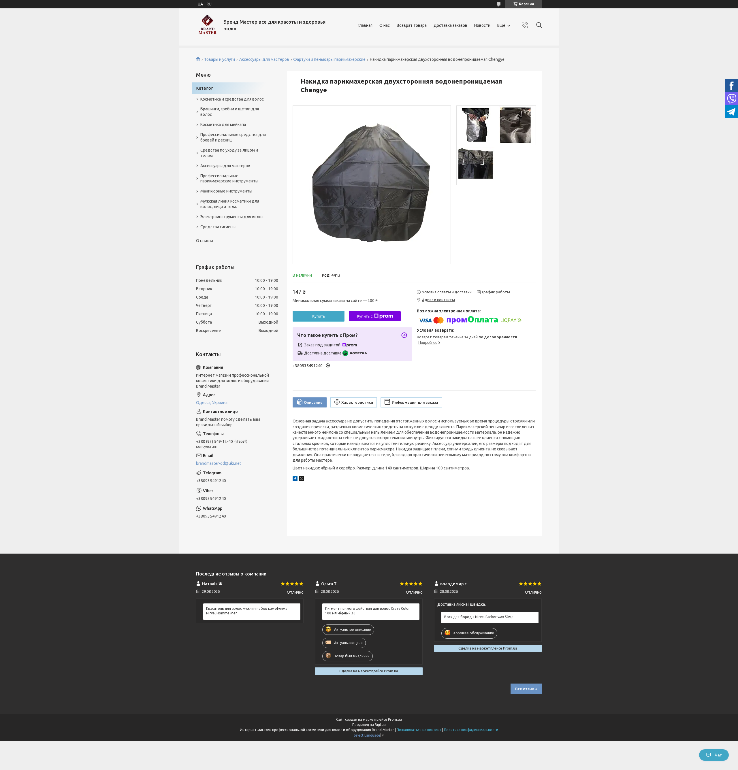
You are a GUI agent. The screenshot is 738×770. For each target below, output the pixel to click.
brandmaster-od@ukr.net (218, 463)
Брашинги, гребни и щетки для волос (229, 112)
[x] (301, 479)
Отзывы (204, 240)
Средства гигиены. (218, 226)
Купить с (365, 316)
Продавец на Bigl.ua (369, 724)
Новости (482, 25)
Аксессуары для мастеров (264, 59)
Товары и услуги (219, 59)
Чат (718, 755)
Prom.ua (395, 719)
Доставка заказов (450, 25)
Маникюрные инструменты (226, 191)
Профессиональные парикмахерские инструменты (229, 178)
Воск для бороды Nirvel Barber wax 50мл (478, 617)
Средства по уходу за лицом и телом (229, 153)
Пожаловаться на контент (419, 730)
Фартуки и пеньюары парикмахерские (329, 59)
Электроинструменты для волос (231, 216)
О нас (384, 25)
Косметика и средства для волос (232, 99)
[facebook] (295, 479)
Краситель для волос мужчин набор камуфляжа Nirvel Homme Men (246, 611)
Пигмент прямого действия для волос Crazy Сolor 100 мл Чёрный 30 (367, 611)
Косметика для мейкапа (223, 124)
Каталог (204, 88)
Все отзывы (526, 689)
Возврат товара (412, 25)
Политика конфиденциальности (471, 730)
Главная (365, 25)
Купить (318, 316)
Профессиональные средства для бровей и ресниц (233, 137)
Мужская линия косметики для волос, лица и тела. (229, 204)
